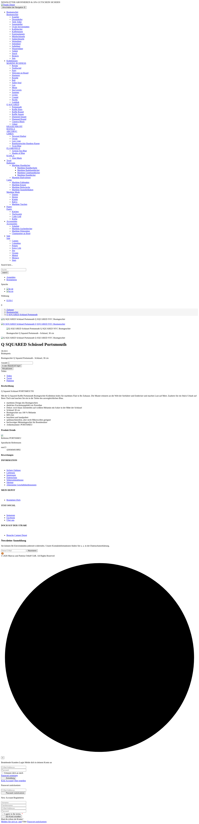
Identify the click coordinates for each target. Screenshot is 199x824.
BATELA (10, 129)
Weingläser (16, 41)
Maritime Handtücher (21, 165)
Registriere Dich (13, 500)
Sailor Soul (16, 82)
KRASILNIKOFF (14, 126)
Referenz (5, 438)
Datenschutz (11, 477)
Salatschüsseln (18, 39)
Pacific (15, 100)
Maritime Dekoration (21, 231)
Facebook (10, 518)
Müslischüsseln (18, 36)
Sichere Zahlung (13, 470)
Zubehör (15, 226)
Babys (14, 202)
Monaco (15, 258)
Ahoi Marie (17, 158)
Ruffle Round (18, 112)
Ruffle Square (18, 114)
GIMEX (10, 134)
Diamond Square (19, 117)
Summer (15, 92)
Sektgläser (16, 44)
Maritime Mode (13, 192)
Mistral (15, 255)
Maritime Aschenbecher (22, 228)
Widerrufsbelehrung (14, 480)
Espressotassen (18, 34)
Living (15, 95)
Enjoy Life (16, 248)
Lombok (15, 102)
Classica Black (18, 121)
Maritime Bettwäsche (21, 187)
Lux (13, 85)
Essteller (15, 17)
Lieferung (10, 473)
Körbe (14, 219)
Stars (14, 260)
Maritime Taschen (19, 204)
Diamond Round (19, 119)
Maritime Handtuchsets (27, 168)
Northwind (16, 68)
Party (14, 70)
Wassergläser (17, 48)
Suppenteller (17, 24)
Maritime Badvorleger (21, 177)
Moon (14, 87)
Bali (13, 80)
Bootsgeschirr (12, 14)
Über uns (10, 520)
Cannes (15, 241)
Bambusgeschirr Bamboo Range (26, 143)
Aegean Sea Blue (19, 151)
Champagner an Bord (21, 233)
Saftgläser (16, 46)
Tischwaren (17, 214)
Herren (15, 197)
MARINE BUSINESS (16, 63)
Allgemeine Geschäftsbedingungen (21, 485)
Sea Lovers (17, 90)
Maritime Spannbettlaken (22, 190)
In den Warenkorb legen (11, 366)
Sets (13, 58)
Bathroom (10, 163)
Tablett (15, 51)
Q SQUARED (12, 104)
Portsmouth (17, 107)
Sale (8, 238)
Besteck (15, 56)
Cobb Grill (16, 216)
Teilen (9, 376)
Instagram (10, 515)
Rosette (15, 78)
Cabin (9, 180)
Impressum (11, 475)
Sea (13, 250)
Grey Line (16, 141)
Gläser (14, 124)
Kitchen (15, 211)
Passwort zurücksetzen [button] (37, 821)
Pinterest (10, 380)
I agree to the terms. (13, 814)
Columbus (16, 243)
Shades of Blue (18, 153)
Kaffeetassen (17, 31)
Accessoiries (11, 224)
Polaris (15, 245)
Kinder (15, 199)
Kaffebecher (17, 29)
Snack (14, 53)
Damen (15, 194)
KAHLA (10, 155)
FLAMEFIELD (13, 148)
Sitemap (9, 482)
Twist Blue (16, 146)
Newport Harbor (19, 136)
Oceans (15, 253)
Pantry (9, 209)
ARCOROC (11, 131)
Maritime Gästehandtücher (28, 173)
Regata (15, 65)
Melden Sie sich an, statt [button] (11, 821)
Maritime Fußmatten (20, 182)
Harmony (16, 75)
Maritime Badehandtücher (28, 170)
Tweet (9, 378)
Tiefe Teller (17, 22)
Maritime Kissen (19, 185)
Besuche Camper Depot (16, 535)
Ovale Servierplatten (20, 27)
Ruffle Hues (17, 109)
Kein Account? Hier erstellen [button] (13, 781)
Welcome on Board (20, 73)
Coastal (15, 97)
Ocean (14, 138)
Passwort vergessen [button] (9, 775)
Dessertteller (17, 19)
